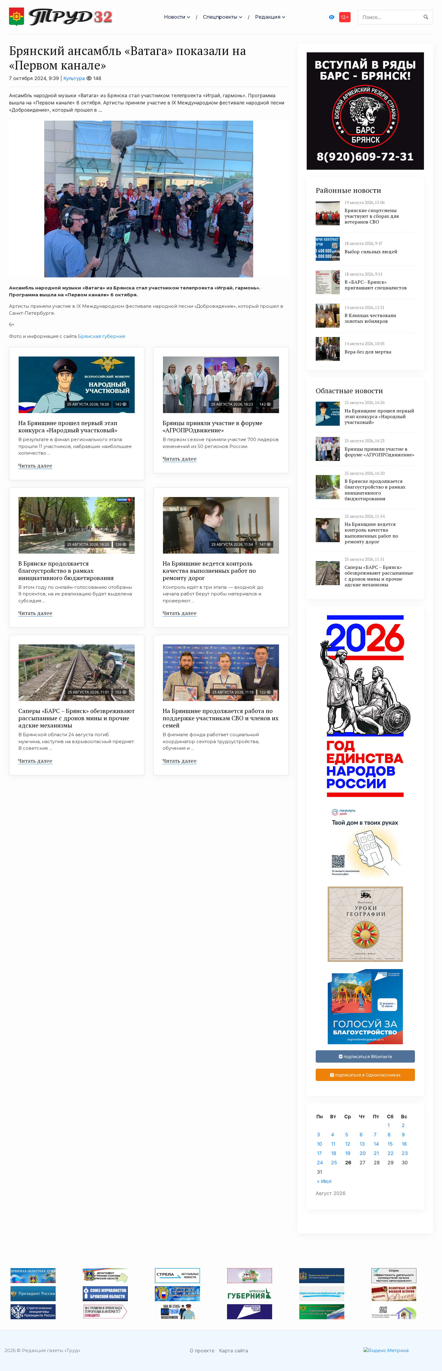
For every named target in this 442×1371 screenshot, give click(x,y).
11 (333, 1144)
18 (333, 1153)
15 (390, 1144)
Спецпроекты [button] (220, 17)
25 (334, 1162)
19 (347, 1153)
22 (391, 1153)
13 (362, 1144)
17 (319, 1153)
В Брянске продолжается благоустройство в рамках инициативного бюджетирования (66, 570)
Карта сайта (233, 1351)
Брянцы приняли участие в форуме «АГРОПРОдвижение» (212, 426)
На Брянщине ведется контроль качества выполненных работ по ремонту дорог (209, 570)
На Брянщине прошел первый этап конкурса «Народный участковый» (67, 426)
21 (376, 1153)
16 (404, 1144)
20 (363, 1153)
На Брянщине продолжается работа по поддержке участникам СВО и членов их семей (220, 718)
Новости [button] (175, 17)
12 (347, 1144)
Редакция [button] (268, 17)
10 (319, 1144)
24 (320, 1162)
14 (376, 1144)
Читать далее (35, 465)
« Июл (324, 1181)
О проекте (202, 1351)
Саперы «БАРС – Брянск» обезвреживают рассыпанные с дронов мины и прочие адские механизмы (76, 718)
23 (405, 1153)
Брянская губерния (101, 336)
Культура (74, 78)
